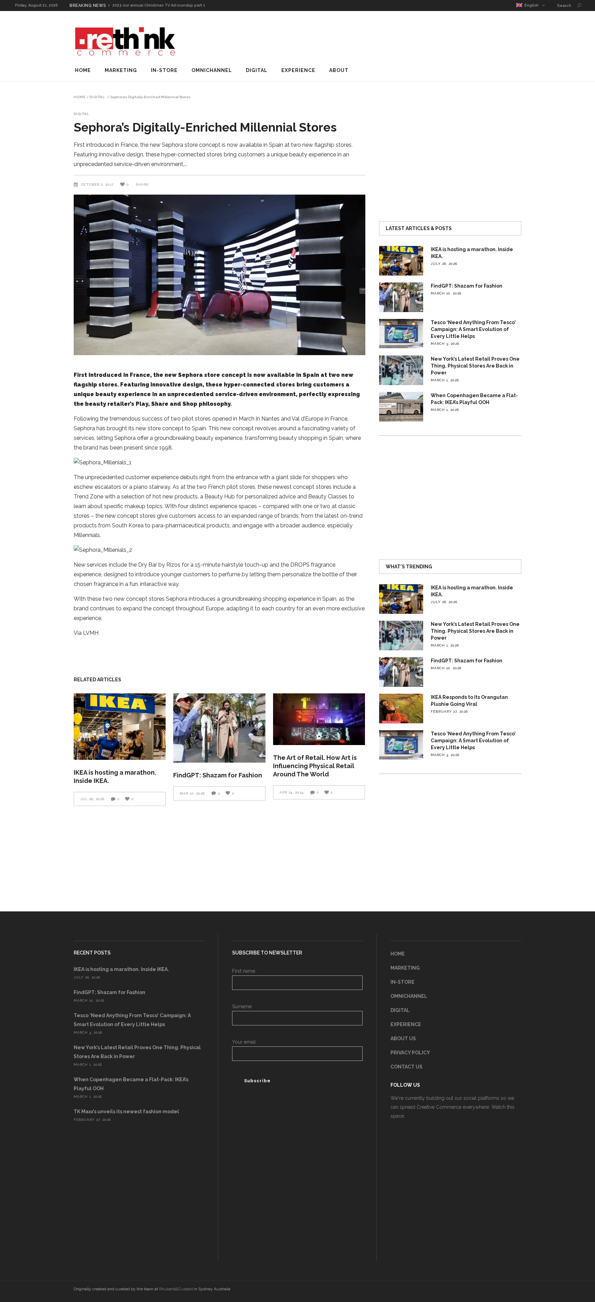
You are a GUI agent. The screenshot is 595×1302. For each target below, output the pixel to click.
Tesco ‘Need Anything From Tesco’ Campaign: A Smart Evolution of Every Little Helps (473, 329)
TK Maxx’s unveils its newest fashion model (126, 1111)
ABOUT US (403, 1038)
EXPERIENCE (405, 1024)
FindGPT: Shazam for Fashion (217, 775)
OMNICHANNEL (408, 996)
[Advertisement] (396, 39)
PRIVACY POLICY (410, 1052)
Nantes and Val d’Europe (292, 418)
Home (80, 97)
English (530, 5)
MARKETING (405, 968)
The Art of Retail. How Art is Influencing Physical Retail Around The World (315, 766)
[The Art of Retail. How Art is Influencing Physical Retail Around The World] (319, 719)
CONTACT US (406, 1067)
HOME (397, 954)
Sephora (190, 375)
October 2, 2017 (98, 184)
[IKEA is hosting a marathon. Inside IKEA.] (120, 726)
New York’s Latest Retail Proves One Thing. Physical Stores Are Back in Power (475, 365)
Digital (97, 97)
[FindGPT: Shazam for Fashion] (219, 728)
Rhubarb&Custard (176, 1288)
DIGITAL (400, 1010)
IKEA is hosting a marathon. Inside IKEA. (121, 969)
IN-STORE (402, 982)
